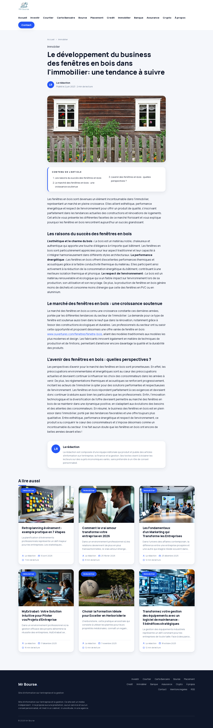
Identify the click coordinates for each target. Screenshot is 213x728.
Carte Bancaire (66, 17)
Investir (35, 17)
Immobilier (124, 17)
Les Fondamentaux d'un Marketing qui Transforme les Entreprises (162, 532)
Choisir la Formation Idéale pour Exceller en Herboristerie (104, 613)
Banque (138, 17)
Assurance (153, 17)
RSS (193, 689)
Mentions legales (178, 689)
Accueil (22, 17)
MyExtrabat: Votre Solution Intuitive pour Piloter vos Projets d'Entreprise (42, 615)
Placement (96, 17)
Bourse (82, 17)
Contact (26, 25)
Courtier (48, 17)
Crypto (167, 17)
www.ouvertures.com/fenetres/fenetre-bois (74, 334)
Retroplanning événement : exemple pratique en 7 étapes (43, 530)
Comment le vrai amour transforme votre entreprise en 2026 (99, 532)
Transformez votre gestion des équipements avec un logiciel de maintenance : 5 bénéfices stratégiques (162, 617)
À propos (180, 17)
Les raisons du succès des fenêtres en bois (78, 177)
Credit (111, 17)
